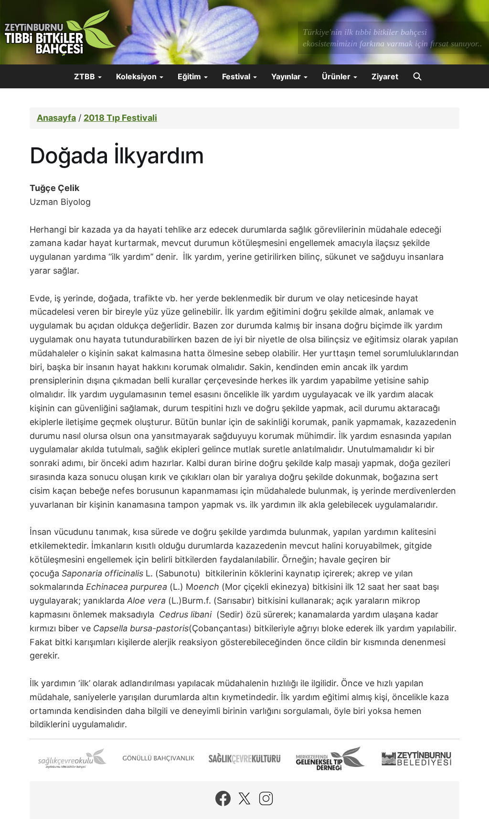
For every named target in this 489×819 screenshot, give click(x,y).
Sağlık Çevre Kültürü (244, 758)
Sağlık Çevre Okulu (72, 758)
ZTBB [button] (85, 76)
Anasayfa (56, 118)
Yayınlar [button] (287, 76)
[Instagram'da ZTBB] (266, 798)
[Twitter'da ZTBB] (244, 798)
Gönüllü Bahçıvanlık (158, 758)
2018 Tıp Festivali (120, 118)
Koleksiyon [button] (137, 76)
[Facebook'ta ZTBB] (223, 798)
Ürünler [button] (337, 76)
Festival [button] (237, 76)
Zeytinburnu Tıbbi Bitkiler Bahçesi (59, 33)
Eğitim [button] (190, 76)
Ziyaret (385, 76)
